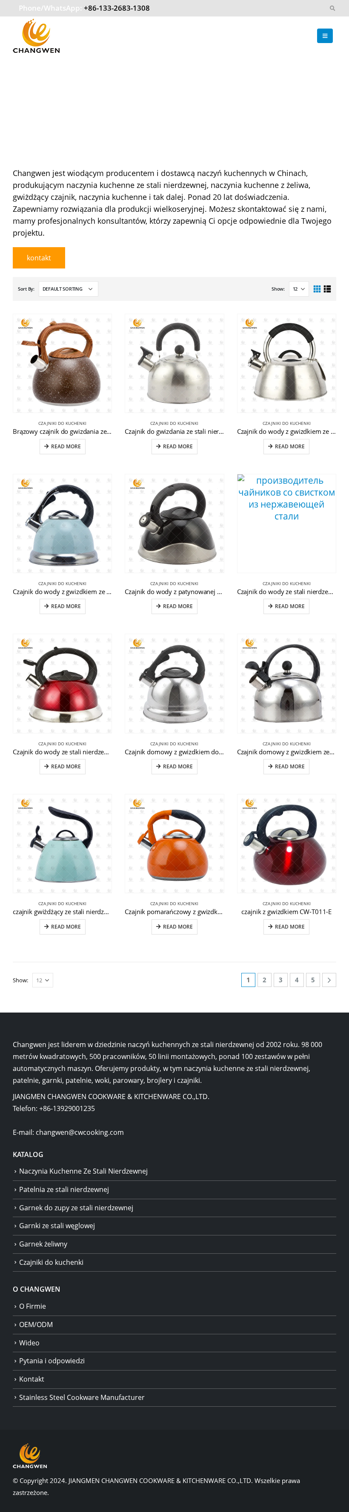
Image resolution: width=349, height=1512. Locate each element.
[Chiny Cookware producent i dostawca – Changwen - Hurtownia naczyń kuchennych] (36, 36)
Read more (66, 446)
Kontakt (31, 1379)
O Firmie (32, 1306)
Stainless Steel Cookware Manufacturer (82, 1397)
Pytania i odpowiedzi (52, 1360)
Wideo (29, 1343)
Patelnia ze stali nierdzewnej (64, 1189)
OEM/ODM (36, 1324)
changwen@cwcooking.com (80, 1132)
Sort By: (26, 289)
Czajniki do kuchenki (62, 423)
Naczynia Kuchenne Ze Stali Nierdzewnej (83, 1171)
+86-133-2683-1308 (117, 8)
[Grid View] (317, 289)
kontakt (39, 258)
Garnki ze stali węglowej (57, 1225)
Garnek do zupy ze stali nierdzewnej (76, 1207)
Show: (278, 289)
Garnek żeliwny (43, 1244)
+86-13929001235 (67, 1108)
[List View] (327, 289)
